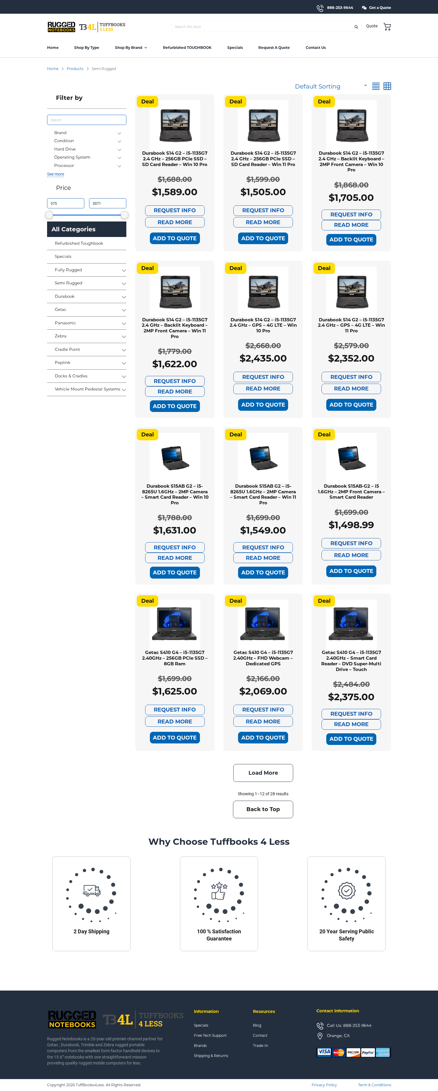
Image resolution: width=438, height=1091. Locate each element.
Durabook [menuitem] (64, 297)
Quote (372, 26)
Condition (64, 140)
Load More (263, 773)
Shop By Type (86, 47)
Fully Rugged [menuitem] (68, 270)
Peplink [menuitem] (62, 363)
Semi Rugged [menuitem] (68, 283)
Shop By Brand (128, 47)
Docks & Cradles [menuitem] (71, 376)
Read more (175, 222)
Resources (264, 1011)
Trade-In (260, 1045)
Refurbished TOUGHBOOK (187, 47)
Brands (200, 1045)
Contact (260, 1035)
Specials (235, 47)
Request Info (175, 210)
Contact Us (316, 47)
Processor (64, 165)
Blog (257, 1025)
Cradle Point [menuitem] (67, 350)
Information (206, 1011)
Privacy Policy (324, 1085)
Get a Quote (380, 7)
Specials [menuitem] (63, 257)
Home (53, 47)
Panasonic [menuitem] (65, 323)
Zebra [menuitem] (60, 336)
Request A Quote (274, 47)
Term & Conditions (374, 1085)
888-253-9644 (340, 7)
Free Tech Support (210, 1035)
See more (55, 174)
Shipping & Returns (211, 1056)
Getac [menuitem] (60, 310)
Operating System (72, 157)
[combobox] (330, 85)
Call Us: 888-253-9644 (349, 1025)
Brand (60, 132)
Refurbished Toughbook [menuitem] (79, 243)
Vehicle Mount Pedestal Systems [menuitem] (87, 389)
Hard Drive (65, 149)
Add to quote (175, 238)
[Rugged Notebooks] (86, 27)
